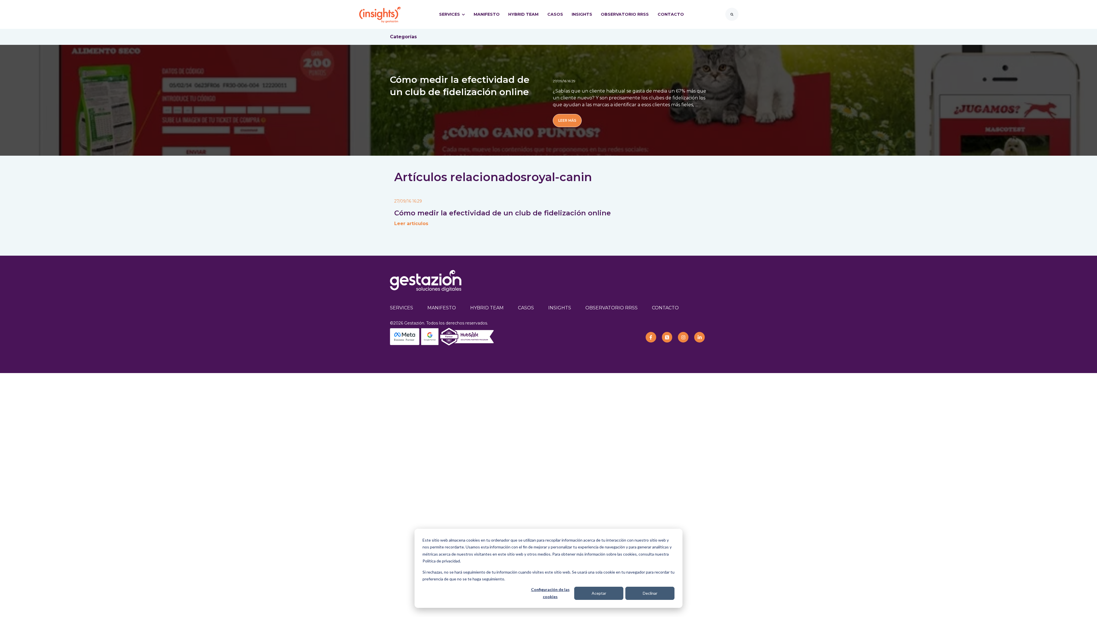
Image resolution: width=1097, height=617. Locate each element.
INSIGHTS (582, 14)
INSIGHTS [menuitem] (559, 307)
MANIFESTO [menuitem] (441, 307)
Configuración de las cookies (550, 593)
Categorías (403, 36)
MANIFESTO (487, 14)
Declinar (650, 593)
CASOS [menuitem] (526, 307)
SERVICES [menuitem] (401, 307)
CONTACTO (671, 14)
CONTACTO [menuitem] (665, 307)
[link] (380, 14)
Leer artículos (411, 223)
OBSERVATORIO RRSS (625, 14)
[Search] (731, 14)
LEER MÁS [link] (567, 120)
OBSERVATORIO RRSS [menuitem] (611, 307)
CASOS (555, 14)
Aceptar (599, 593)
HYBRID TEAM (523, 14)
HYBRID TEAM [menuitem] (487, 307)
